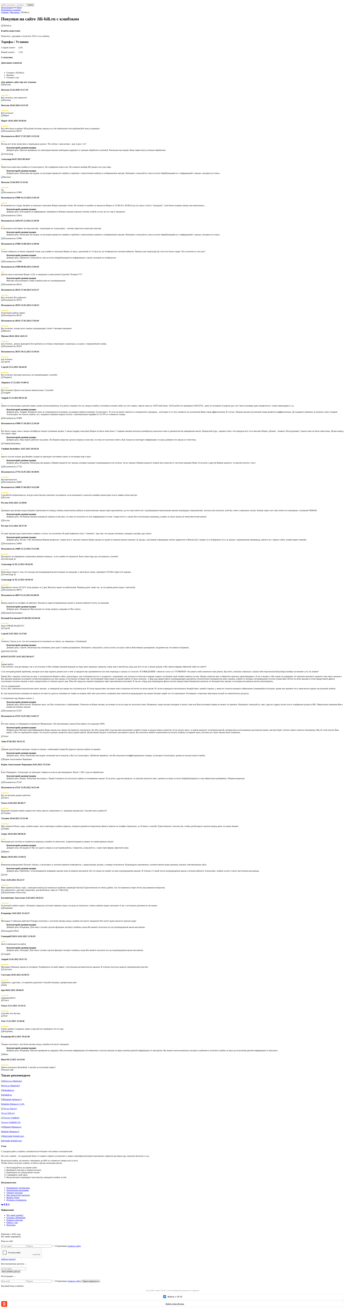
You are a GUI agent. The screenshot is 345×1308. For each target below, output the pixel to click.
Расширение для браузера (18, 1188)
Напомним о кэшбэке (11, 10)
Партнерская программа (17, 1190)
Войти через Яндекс (175, 1304)
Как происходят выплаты (18, 1195)
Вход (19, 7)
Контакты (10, 1225)
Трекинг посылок (14, 1193)
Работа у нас (12, 1222)
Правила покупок (14, 1220)
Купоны (10, 75)
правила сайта (74, 1246)
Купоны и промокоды (16, 1200)
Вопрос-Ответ (13, 1197)
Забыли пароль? (8, 1259)
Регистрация (7, 7)
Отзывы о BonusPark (15, 1218)
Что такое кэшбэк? (14, 1215)
